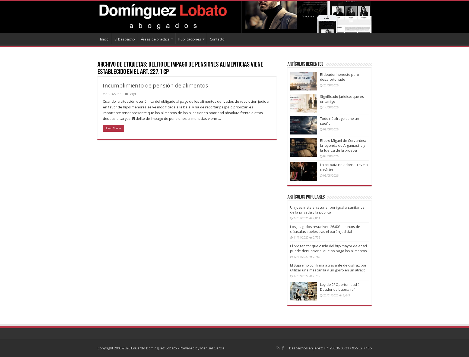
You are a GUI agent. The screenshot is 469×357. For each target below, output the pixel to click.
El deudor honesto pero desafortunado (339, 77)
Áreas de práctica (155, 39)
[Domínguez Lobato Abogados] (234, 17)
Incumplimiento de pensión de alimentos (155, 85)
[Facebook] (282, 348)
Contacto (217, 39)
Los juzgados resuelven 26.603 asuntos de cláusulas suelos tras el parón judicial (325, 229)
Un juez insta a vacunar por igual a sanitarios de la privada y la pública (327, 210)
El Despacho (125, 39)
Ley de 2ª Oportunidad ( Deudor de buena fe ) (339, 287)
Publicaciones (189, 39)
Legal (132, 94)
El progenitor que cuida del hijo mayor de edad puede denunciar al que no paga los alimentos (328, 248)
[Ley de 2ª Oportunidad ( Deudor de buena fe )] (303, 291)
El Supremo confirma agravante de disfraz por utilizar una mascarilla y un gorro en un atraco (328, 268)
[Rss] (278, 348)
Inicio (104, 39)
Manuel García (212, 348)
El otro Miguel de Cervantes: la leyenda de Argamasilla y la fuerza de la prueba (343, 145)
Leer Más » (113, 128)
